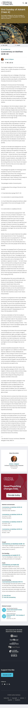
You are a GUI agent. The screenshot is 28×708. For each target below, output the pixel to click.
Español (10, 700)
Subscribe (6, 698)
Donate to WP (7, 675)
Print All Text (7, 595)
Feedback (17, 700)
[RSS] (9, 684)
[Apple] (7, 684)
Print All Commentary (9, 597)
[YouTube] (4, 684)
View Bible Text (6, 49)
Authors (22, 698)
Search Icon (23, 3)
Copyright (14, 698)
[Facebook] (2, 684)
